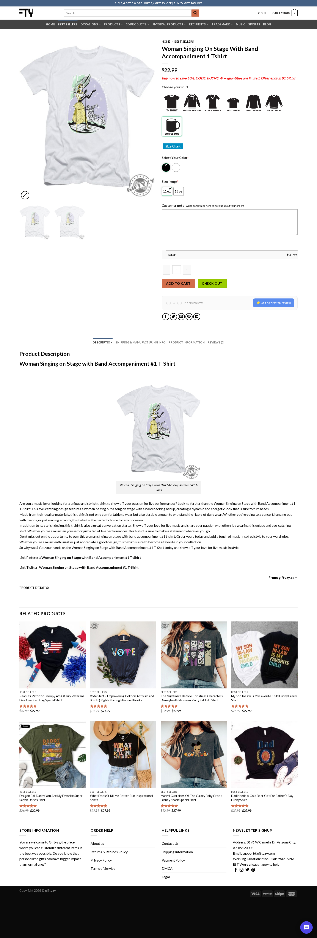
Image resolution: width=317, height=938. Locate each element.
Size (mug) (170, 181)
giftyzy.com (288, 577)
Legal (166, 877)
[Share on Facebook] (165, 316)
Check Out (212, 283)
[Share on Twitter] (173, 316)
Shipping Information (177, 852)
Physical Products (167, 24)
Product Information (187, 342)
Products (112, 24)
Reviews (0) (216, 342)
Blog (267, 24)
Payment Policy (173, 860)
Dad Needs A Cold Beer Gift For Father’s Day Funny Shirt (262, 798)
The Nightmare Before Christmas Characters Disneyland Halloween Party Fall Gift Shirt (192, 698)
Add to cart (178, 283)
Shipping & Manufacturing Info (141, 342)
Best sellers (67, 24)
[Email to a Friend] (181, 316)
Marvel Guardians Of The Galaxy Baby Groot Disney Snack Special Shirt (191, 798)
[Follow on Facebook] (236, 870)
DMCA (167, 868)
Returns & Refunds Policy (109, 852)
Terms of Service (103, 868)
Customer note (173, 205)
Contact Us (170, 843)
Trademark (221, 24)
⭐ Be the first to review (273, 302)
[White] (176, 167)
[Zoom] (25, 195)
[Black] (166, 167)
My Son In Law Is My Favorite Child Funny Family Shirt (264, 698)
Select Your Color (175, 158)
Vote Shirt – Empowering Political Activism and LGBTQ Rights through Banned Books (122, 698)
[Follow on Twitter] (247, 870)
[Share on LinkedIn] (196, 316)
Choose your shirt (175, 87)
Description (103, 342)
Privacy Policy (101, 860)
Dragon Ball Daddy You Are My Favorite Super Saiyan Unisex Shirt (51, 798)
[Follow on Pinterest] (253, 870)
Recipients (197, 24)
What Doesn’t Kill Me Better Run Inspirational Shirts (121, 798)
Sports (254, 24)
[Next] (147, 119)
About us (97, 843)
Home (50, 24)
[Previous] (27, 119)
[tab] (103, 342)
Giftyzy (54, 842)
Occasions (89, 24)
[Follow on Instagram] (241, 870)
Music (240, 24)
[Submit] (195, 13)
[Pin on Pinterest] (189, 316)
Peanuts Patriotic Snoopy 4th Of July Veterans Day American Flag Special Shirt (51, 698)
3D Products (136, 24)
